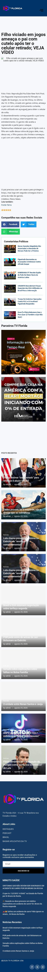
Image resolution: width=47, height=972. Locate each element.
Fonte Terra (6, 205)
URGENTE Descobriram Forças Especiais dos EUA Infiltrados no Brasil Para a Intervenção (30, 288)
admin (8, 484)
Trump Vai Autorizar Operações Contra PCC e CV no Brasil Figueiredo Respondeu (30, 301)
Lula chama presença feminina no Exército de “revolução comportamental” (21, 541)
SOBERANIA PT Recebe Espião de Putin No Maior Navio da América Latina (29, 275)
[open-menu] (41, 10)
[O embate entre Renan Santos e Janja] (23, 696)
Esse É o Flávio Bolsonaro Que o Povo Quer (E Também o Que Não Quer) (30, 314)
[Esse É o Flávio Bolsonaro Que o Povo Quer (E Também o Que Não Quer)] (10, 315)
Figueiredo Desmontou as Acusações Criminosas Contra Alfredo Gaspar (29, 261)
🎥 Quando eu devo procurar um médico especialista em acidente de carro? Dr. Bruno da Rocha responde (22, 903)
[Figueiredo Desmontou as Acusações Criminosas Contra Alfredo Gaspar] (10, 262)
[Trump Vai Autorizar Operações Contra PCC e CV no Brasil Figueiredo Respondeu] (10, 302)
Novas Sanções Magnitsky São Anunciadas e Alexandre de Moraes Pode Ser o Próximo (29, 248)
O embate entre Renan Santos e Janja (23, 704)
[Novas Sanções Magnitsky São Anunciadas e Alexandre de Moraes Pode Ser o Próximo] (10, 249)
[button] (10, 224)
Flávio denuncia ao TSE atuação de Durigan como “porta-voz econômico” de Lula (22, 764)
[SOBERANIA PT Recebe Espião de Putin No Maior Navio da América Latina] (10, 275)
